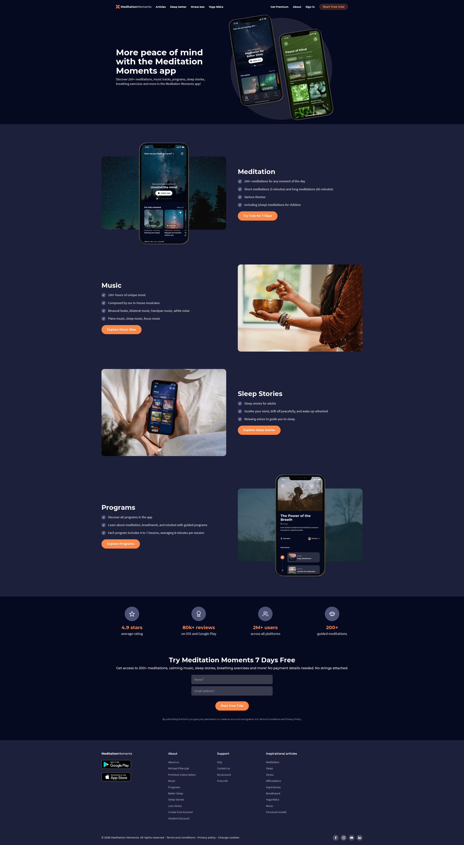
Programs (174, 787)
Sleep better (178, 7)
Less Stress (175, 806)
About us (173, 762)
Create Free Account (180, 812)
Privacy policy (207, 837)
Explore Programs (120, 543)
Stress (270, 774)
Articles (161, 7)
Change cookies (228, 837)
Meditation (272, 762)
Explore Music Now (121, 329)
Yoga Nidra (216, 7)
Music (171, 781)
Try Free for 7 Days (257, 216)
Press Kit (222, 781)
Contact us (223, 768)
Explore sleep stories (259, 430)
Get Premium (280, 7)
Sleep (269, 768)
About (297, 7)
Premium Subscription (182, 774)
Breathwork (273, 793)
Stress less (197, 7)
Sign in (310, 7)
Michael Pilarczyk (178, 768)
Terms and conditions (181, 837)
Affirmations (273, 781)
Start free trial (333, 7)
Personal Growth (276, 812)
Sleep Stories (176, 799)
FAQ (219, 762)
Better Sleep (175, 793)
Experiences (273, 787)
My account (224, 774)
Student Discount (178, 818)
